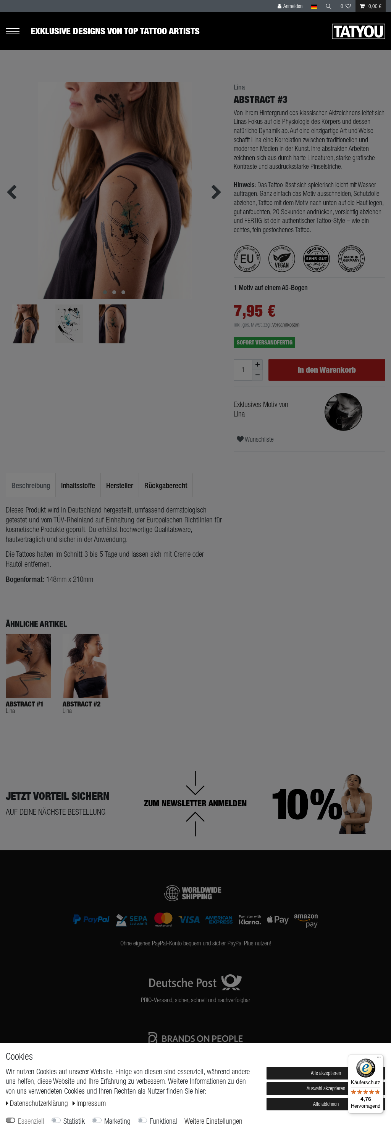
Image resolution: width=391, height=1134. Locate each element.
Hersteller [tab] (119, 485)
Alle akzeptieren (326, 1073)
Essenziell (31, 1121)
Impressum (91, 1103)
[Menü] (378, 1059)
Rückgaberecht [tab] (165, 485)
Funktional (163, 1121)
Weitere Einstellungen (213, 1121)
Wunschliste (259, 439)
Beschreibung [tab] (30, 485)
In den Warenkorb (327, 370)
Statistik (74, 1121)
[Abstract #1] (28, 666)
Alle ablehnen (326, 1104)
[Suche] (328, 6)
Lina (239, 87)
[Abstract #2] (85, 666)
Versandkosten (285, 325)
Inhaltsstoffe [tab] (78, 485)
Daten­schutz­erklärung (40, 1103)
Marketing (117, 1121)
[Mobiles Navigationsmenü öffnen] (18, 31)
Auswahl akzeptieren (326, 1088)
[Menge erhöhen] (257, 364)
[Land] (314, 6)
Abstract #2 (81, 704)
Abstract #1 (25, 704)
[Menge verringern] (257, 375)
